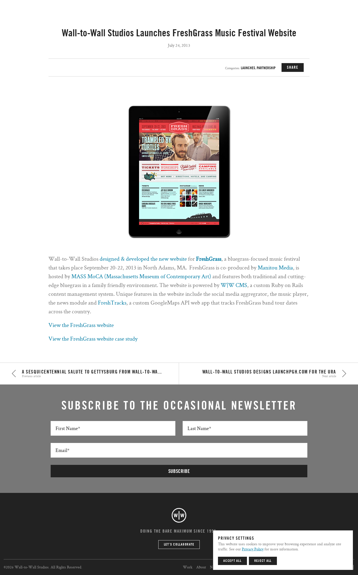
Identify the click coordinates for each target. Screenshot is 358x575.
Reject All (263, 561)
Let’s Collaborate (179, 544)
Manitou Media (275, 267)
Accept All (232, 561)
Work (187, 567)
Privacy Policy (253, 549)
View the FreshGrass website (81, 325)
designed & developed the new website (144, 258)
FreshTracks (112, 302)
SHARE (292, 67)
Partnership (266, 68)
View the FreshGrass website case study (93, 338)
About (201, 567)
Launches (248, 68)
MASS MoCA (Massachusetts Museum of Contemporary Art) (141, 276)
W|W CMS (234, 285)
